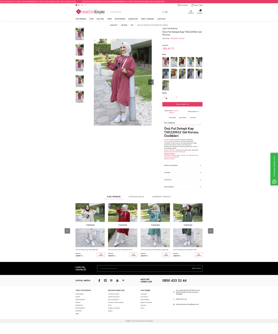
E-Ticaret (132, 321)
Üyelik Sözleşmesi (114, 297)
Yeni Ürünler (80, 19)
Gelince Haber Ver (182, 104)
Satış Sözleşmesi (113, 299)
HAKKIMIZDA (79, 294)
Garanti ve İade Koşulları (116, 302)
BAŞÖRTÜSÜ (133, 19)
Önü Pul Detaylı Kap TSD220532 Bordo (120, 249)
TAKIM (109, 19)
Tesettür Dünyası (169, 29)
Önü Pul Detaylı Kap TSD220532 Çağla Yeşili (154, 249)
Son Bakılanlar (136, 196)
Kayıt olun (196, 268)
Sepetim (143, 305)
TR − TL (80, 5)
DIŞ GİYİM (100, 19)
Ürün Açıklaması (169, 123)
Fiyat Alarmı (183, 117)
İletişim (110, 311)
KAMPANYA (79, 305)
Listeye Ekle (172, 117)
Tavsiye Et (193, 117)
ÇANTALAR (161, 19)
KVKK (110, 305)
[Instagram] (105, 280)
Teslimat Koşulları (113, 294)
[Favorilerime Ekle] (102, 206)
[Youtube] (117, 280)
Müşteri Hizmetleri (146, 302)
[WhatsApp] (123, 280)
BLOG (142, 308)
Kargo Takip (198, 5)
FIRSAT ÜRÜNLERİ (147, 19)
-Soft (127, 321)
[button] (151, 82)
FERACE (77, 302)
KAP (132, 25)
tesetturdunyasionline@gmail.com (187, 304)
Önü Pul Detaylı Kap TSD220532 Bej (86, 249)
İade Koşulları (169, 187)
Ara (166, 12)
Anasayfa (113, 25)
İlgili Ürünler (113, 196)
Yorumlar (167, 172)
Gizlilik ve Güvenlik (114, 308)
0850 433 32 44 (174, 280)
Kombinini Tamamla (161, 196)
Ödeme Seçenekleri (171, 165)
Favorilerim (184, 5)
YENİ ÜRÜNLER (80, 299)
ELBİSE (77, 297)
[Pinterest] (111, 280)
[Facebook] (99, 280)
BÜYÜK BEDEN (120, 19)
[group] (122, 82)
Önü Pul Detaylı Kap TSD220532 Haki (184, 249)
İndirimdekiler (145, 299)
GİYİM (91, 19)
